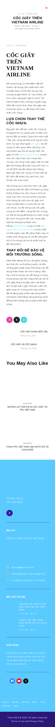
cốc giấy (35, 143)
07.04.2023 (32, 14)
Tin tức (21, 14)
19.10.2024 (27, 443)
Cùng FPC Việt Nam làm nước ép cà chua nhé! (27, 448)
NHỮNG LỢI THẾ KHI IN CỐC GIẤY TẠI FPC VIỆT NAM (27, 408)
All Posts (26, 26)
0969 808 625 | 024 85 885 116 (28, 574)
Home (17, 26)
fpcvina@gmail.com (22, 567)
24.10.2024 (27, 403)
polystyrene (19, 226)
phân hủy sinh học (29, 154)
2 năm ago (23, 613)
